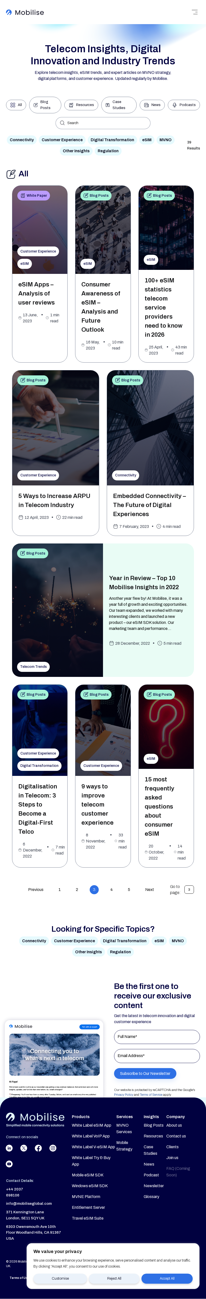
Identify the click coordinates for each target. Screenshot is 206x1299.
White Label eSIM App (91, 1125)
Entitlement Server (88, 1207)
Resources (153, 1136)
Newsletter (154, 1186)
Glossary (151, 1196)
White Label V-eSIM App (93, 1147)
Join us (172, 1158)
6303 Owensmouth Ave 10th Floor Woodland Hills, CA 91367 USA (33, 1233)
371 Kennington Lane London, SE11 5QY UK (25, 1215)
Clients (172, 1147)
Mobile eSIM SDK (88, 1175)
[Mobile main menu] (195, 12)
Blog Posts (99, 195)
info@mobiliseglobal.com (29, 1204)
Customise (60, 1278)
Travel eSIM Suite (88, 1218)
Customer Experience (62, 140)
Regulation (108, 151)
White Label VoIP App (91, 1136)
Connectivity (22, 140)
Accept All (167, 1278)
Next (149, 889)
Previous (35, 889)
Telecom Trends (33, 667)
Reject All (114, 1278)
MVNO (166, 140)
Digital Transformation (112, 140)
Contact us (176, 1136)
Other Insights (76, 151)
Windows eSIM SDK (90, 1186)
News (149, 1164)
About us (174, 1125)
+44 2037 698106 (14, 1192)
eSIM (146, 140)
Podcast (151, 1175)
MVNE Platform (86, 1196)
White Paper (37, 195)
